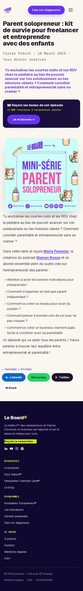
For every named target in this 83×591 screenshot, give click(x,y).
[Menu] (70, 10)
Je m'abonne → (24, 119)
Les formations (14, 509)
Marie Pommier (56, 251)
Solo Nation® (12, 474)
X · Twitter (62, 377)
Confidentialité (44, 580)
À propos (10, 538)
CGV (7, 558)
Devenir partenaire (16, 516)
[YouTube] (11, 450)
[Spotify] (22, 450)
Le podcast (11, 468)
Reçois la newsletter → (20, 441)
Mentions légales (15, 552)
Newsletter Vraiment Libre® (22, 481)
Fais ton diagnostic (46, 10)
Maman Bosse (48, 257)
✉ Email (11, 388)
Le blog (9, 487)
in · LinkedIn (13, 377)
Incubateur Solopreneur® (20, 503)
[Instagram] (17, 450)
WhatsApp (38, 377)
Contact (9, 545)
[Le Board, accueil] (7, 10)
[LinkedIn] (6, 450)
